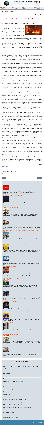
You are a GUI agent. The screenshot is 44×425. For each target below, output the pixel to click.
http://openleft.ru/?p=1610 (18, 171)
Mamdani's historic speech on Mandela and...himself (13, 195)
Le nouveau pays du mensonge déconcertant (11, 334)
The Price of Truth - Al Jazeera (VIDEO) (10, 301)
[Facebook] (35, 15)
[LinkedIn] (41, 15)
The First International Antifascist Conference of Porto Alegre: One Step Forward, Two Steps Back (21, 243)
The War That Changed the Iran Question (11, 207)
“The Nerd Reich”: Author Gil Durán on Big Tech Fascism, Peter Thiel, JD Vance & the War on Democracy (20, 183)
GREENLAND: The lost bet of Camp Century (11, 278)
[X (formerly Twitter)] (38, 15)
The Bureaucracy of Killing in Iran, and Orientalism (12, 289)
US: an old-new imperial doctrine (9, 266)
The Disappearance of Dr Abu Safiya (10, 322)
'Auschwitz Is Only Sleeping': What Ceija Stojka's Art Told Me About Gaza (16, 218)
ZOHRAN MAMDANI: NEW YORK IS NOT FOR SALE (12, 312)
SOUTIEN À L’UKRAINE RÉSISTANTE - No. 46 (11, 254)
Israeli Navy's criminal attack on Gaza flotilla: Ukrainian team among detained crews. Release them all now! (20, 231)
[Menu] (4, 8)
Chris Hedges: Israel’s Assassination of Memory (12, 345)
